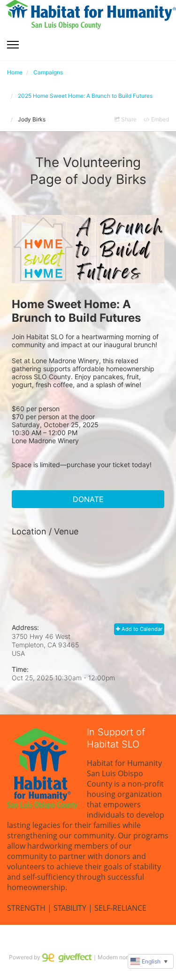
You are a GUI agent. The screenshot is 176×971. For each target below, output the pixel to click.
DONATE (88, 499)
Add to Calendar (141, 629)
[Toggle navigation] (13, 45)
